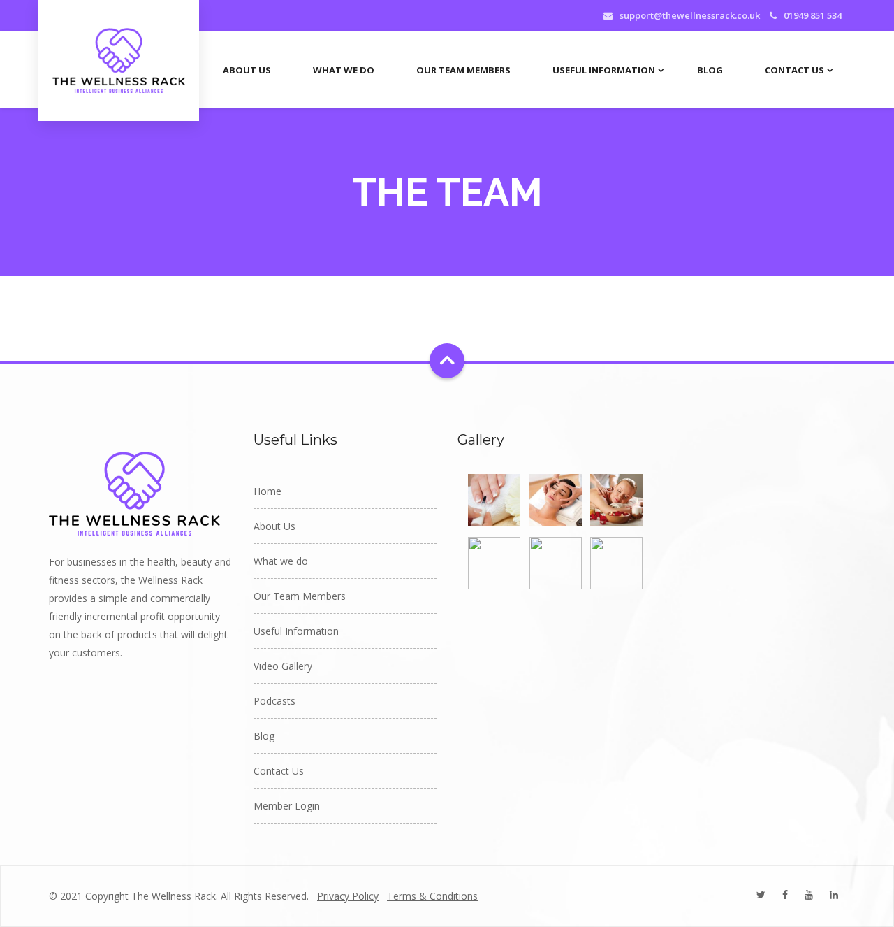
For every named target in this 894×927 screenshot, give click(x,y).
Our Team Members (463, 70)
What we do (343, 70)
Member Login (287, 805)
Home (267, 491)
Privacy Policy (348, 896)
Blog (710, 70)
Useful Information (603, 70)
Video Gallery (283, 666)
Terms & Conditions (432, 896)
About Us (247, 70)
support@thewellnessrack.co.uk (690, 15)
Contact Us (794, 70)
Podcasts (274, 700)
